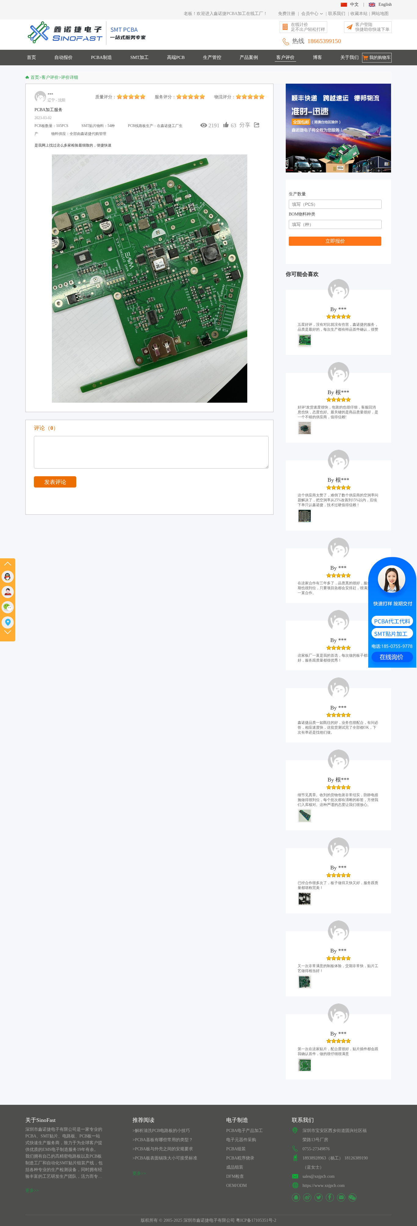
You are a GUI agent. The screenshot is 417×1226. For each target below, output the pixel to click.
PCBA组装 (236, 1149)
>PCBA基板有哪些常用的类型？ (162, 1139)
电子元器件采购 (241, 1139)
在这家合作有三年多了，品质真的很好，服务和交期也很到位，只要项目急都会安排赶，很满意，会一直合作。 (338, 588)
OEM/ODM (236, 1185)
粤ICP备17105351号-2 (256, 1220)
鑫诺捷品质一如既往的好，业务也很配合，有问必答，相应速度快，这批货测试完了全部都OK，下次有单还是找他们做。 (338, 727)
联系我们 (336, 13)
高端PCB (176, 57)
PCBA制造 (101, 57)
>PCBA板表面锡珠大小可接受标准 (164, 1158)
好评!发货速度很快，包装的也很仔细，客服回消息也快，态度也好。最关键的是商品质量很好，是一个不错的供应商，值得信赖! (338, 412)
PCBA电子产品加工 (244, 1130)
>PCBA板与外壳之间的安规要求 (162, 1149)
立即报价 (335, 241)
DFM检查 (235, 1176)
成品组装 (234, 1167)
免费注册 (286, 13)
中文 (354, 4)
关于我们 (349, 57)
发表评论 (55, 482)
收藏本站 (359, 13)
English (385, 4)
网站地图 (380, 13)
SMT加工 (139, 57)
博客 (317, 57)
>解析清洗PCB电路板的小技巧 (161, 1130)
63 (233, 125)
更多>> (32, 1190)
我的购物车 (380, 57)
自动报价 (63, 57)
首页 (31, 57)
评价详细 (69, 77)
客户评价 (285, 57)
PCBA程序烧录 (240, 1158)
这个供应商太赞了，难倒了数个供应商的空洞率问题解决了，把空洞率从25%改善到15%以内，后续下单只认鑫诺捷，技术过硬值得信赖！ (338, 500)
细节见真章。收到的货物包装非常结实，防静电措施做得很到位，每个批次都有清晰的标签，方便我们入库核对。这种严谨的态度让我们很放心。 (338, 800)
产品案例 (249, 57)
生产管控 (212, 57)
